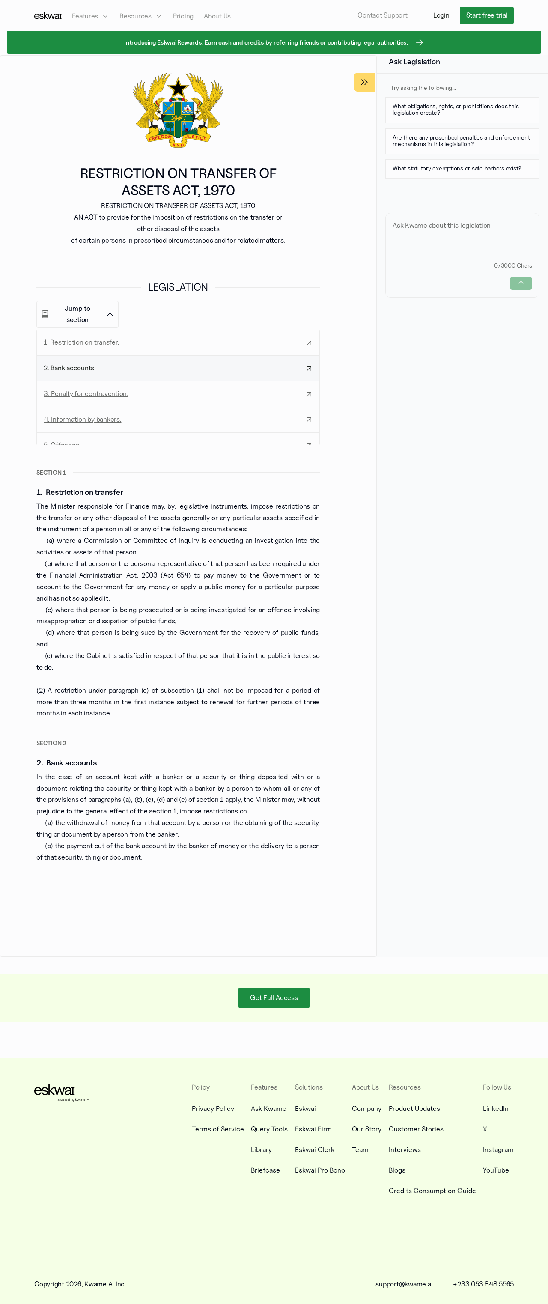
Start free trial (487, 15)
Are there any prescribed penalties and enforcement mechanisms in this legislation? (461, 140)
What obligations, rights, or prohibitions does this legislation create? (455, 109)
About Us (217, 16)
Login (441, 15)
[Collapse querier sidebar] (364, 82)
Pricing (183, 16)
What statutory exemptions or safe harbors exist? (457, 168)
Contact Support (382, 15)
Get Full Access (274, 998)
